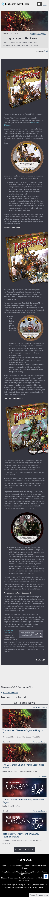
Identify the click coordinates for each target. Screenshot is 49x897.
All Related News (24, 849)
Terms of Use (24, 872)
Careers (27, 865)
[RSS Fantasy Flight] (30, 860)
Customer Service (15, 865)
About (4, 865)
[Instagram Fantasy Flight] (24, 860)
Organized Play (42, 776)
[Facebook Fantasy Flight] (18, 860)
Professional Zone (39, 865)
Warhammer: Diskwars (38, 33)
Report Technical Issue (39, 895)
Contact (24, 868)
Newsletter (26, 874)
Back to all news (10, 692)
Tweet (46, 51)
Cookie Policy (15, 872)
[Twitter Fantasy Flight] (21, 860)
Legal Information (35, 872)
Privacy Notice (6, 872)
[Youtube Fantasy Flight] (27, 860)
